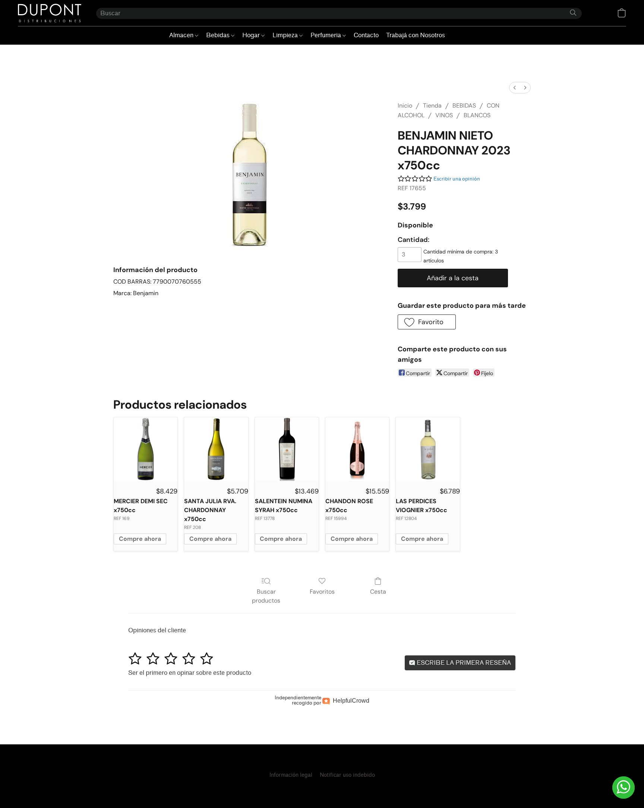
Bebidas (218, 35)
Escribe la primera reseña (463, 662)
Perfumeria (326, 35)
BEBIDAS (464, 105)
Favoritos (322, 591)
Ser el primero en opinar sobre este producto (189, 672)
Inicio (405, 105)
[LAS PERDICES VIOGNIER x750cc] (428, 449)
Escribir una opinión (456, 179)
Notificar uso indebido (347, 775)
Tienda (432, 105)
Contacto (366, 35)
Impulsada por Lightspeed (322, 788)
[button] (49, 13)
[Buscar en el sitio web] (573, 12)
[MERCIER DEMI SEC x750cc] (145, 449)
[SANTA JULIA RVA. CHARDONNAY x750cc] (216, 449)
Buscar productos (266, 596)
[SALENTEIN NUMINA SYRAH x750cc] (287, 449)
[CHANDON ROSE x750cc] (357, 449)
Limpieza (285, 35)
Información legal (290, 775)
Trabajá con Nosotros (415, 35)
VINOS (444, 115)
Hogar (251, 35)
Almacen (182, 35)
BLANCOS (477, 115)
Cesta (378, 591)
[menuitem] (514, 87)
